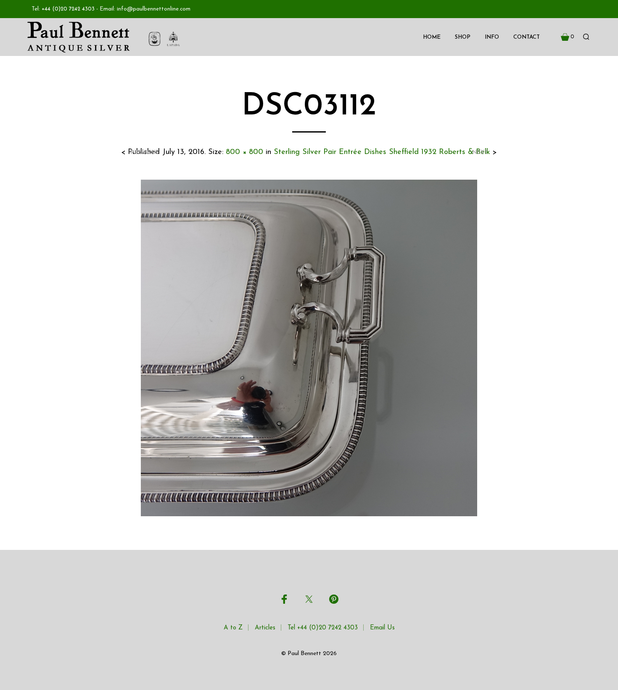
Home (432, 37)
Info (492, 37)
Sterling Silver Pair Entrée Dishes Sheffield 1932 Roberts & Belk (382, 152)
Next (480, 152)
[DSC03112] (309, 347)
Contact (526, 37)
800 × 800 (244, 152)
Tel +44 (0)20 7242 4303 (323, 628)
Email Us (382, 628)
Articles (265, 628)
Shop (462, 37)
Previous (144, 152)
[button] (567, 37)
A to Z (233, 628)
